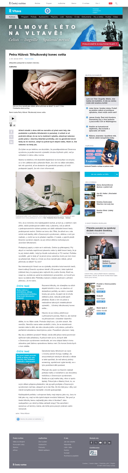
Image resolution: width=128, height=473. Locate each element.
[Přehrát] (12, 118)
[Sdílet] (14, 125)
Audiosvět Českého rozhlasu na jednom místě (99, 166)
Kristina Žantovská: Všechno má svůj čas (105, 203)
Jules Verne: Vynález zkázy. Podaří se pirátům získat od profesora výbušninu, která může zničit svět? (103, 110)
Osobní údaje (93, 463)
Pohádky (89, 154)
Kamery (95, 12)
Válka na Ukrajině (19, 442)
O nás (76, 17)
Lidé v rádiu (68, 447)
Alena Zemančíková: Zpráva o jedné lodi (105, 186)
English (113, 463)
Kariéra (66, 450)
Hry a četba (98, 17)
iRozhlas (37, 3)
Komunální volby (18, 444)
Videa (115, 17)
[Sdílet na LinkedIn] (11, 142)
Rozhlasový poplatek (71, 456)
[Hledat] (116, 3)
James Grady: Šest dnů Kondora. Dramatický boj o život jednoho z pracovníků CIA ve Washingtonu (102, 119)
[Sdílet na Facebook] (11, 132)
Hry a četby (90, 151)
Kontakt (66, 453)
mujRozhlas (61, 3)
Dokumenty (86, 17)
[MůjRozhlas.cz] (13, 67)
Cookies (85, 463)
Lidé (62, 17)
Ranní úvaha (29, 59)
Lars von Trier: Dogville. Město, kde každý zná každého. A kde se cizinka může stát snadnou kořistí (101, 101)
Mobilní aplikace (44, 450)
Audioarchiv (97, 11)
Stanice (73, 3)
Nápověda (67, 444)
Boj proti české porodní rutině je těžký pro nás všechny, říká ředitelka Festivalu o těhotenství (26, 358)
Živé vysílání (90, 157)
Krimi (98, 151)
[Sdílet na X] (11, 137)
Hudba (108, 17)
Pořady (34, 17)
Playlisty (54, 17)
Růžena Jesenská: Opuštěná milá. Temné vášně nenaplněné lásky (103, 137)
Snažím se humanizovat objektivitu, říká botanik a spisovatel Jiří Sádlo (99, 129)
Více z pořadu (91, 182)
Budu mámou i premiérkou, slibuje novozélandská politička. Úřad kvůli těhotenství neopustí (27, 294)
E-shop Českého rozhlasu (96, 223)
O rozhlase (85, 3)
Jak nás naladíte (69, 442)
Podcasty (42, 447)
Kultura (12, 17)
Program (49, 3)
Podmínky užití (104, 463)
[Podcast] (11, 125)
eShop (15, 450)
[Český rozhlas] (17, 3)
